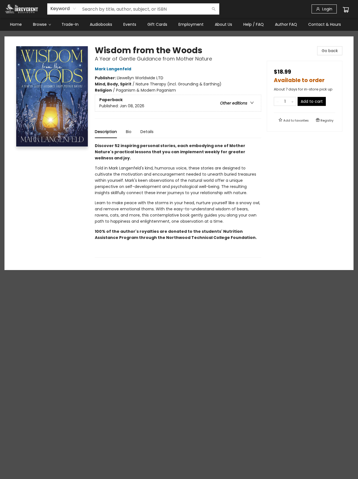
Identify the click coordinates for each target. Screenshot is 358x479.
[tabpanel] (178, 200)
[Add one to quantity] (292, 101)
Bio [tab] (128, 131)
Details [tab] (147, 131)
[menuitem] (15, 24)
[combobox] (63, 8)
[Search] (213, 9)
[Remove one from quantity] (277, 101)
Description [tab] (106, 131)
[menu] (179, 24)
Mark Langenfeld (113, 69)
